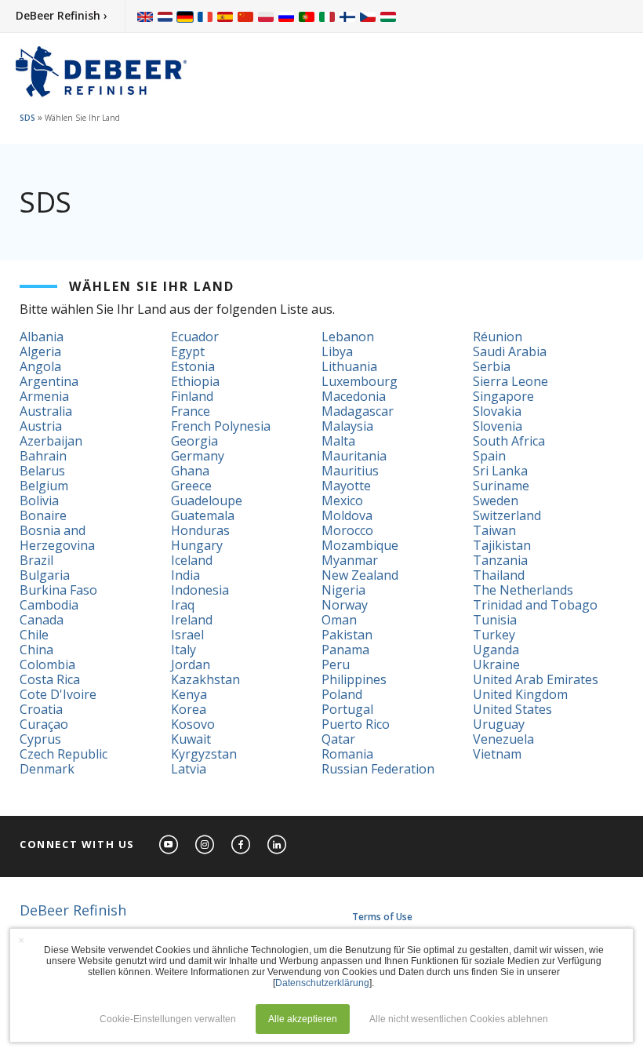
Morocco (347, 530)
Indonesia (200, 590)
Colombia (47, 664)
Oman (339, 619)
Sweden (495, 500)
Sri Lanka (500, 470)
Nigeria (343, 590)
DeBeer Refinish (73, 910)
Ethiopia (195, 381)
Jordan (190, 664)
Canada (42, 619)
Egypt (188, 351)
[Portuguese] (306, 16)
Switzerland (507, 515)
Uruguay (499, 724)
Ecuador (195, 336)
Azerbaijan (51, 441)
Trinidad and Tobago (535, 604)
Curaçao (44, 724)
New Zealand (360, 575)
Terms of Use (382, 916)
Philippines (354, 679)
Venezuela (503, 739)
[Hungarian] (388, 16)
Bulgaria (45, 575)
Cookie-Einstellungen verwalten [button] (168, 1019)
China (36, 649)
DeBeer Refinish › (61, 15)
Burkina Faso (58, 590)
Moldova (347, 515)
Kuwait (191, 739)
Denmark (47, 768)
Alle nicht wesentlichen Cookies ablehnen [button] (458, 1019)
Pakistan (347, 634)
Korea (188, 709)
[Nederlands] (165, 16)
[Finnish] (347, 16)
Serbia (491, 366)
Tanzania (500, 560)
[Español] (225, 16)
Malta (338, 441)
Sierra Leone (510, 381)
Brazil (36, 560)
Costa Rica (50, 679)
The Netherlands (523, 590)
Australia (46, 411)
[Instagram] (205, 845)
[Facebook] (241, 845)
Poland (342, 694)
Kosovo (193, 724)
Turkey (494, 634)
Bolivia (39, 500)
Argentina (49, 381)
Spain (489, 455)
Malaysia (347, 426)
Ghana (190, 470)
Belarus (42, 470)
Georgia (194, 441)
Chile (34, 634)
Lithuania (349, 366)
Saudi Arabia (510, 351)
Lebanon (348, 336)
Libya (337, 351)
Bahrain (43, 455)
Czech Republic (63, 754)
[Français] (205, 16)
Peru (336, 664)
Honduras (200, 530)
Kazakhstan (205, 679)
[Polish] (265, 16)
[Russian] (286, 16)
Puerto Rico (356, 724)
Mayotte (346, 485)
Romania (347, 754)
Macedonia (354, 396)
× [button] (21, 940)
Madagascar (358, 411)
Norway (345, 604)
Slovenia (497, 426)
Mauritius (350, 470)
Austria (41, 426)
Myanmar (350, 560)
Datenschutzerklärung (322, 982)
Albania (42, 336)
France (190, 411)
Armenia (44, 396)
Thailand (499, 575)
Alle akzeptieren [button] (302, 1019)
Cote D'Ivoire (58, 694)
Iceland (192, 560)
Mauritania (354, 455)
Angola (40, 366)
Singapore (503, 396)
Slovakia (497, 411)
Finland (192, 396)
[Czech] (367, 16)
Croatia (41, 709)
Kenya (189, 694)
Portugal (347, 709)
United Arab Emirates (535, 679)
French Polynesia (221, 426)
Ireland (192, 619)
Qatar (338, 739)
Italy (183, 649)
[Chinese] (245, 16)
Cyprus (40, 739)
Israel (187, 634)
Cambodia (49, 604)
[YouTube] (169, 845)
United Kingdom (520, 694)
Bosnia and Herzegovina (57, 538)
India (185, 575)
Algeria (40, 351)
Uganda (496, 649)
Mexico (342, 500)
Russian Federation (378, 768)
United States (512, 709)
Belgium (44, 485)
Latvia (188, 768)
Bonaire (43, 515)
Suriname (501, 485)
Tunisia (495, 619)
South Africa (509, 441)
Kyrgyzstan (204, 754)
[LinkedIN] (277, 845)
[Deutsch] (185, 16)
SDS (27, 117)
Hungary (197, 545)
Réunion (497, 336)
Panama (345, 649)
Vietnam (497, 754)
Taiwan (494, 530)
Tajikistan (502, 545)
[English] (145, 16)
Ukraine (496, 664)
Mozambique (360, 545)
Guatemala (202, 515)
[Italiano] (327, 16)
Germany (197, 455)
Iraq (182, 604)
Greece (191, 485)
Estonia (193, 366)
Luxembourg (360, 381)
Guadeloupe (206, 500)
